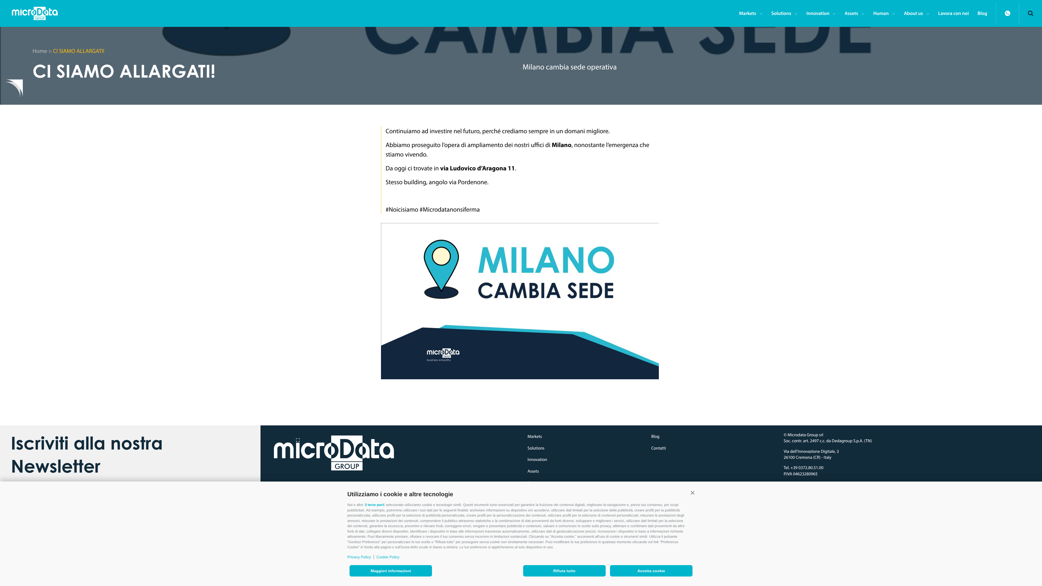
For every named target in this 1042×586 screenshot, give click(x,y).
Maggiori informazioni (391, 571)
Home (40, 51)
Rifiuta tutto (564, 571)
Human (881, 13)
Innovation (818, 13)
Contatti (658, 448)
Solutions (781, 13)
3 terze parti (375, 505)
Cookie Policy (387, 557)
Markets (747, 13)
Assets (851, 13)
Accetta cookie (651, 571)
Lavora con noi (953, 13)
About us (913, 13)
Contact (1007, 13)
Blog (982, 13)
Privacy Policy (359, 557)
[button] (692, 493)
